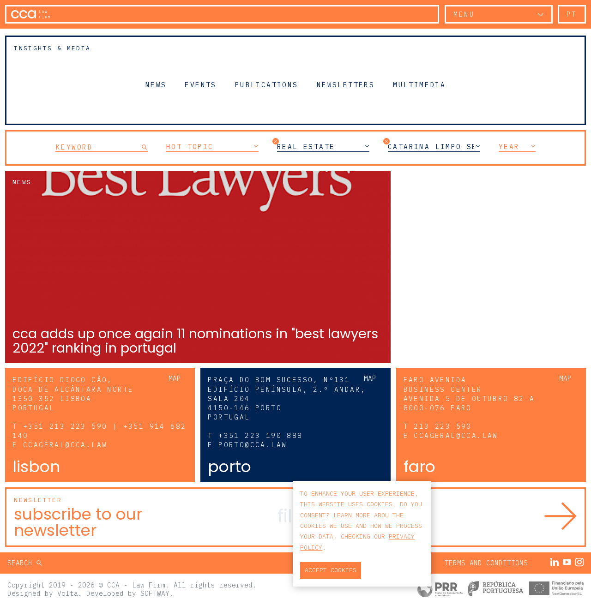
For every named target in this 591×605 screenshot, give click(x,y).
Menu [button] (464, 14)
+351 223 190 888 (260, 435)
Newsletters (345, 84)
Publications (266, 84)
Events (200, 84)
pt (572, 14)
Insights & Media (52, 48)
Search (21, 562)
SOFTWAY (154, 593)
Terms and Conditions (486, 562)
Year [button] (509, 147)
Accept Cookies (330, 570)
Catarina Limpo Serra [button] (434, 147)
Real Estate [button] (306, 147)
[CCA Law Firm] (30, 14)
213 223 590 (442, 426)
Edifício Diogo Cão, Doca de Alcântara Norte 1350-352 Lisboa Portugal (72, 393)
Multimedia (419, 84)
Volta (67, 593)
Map (175, 378)
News (156, 84)
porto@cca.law (252, 444)
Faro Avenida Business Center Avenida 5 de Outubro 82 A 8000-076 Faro (469, 393)
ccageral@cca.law (65, 444)
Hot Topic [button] (190, 147)
